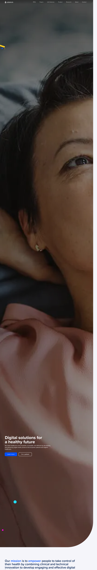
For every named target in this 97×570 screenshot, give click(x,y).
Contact (84, 2)
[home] (9, 2)
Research (68, 2)
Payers (41, 2)
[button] (60, 2)
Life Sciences (50, 2)
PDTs (34, 2)
